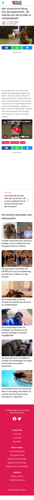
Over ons (17, 434)
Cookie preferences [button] (17, 480)
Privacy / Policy (17, 476)
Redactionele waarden (17, 459)
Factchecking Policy (17, 451)
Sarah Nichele (14, 22)
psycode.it (17, 441)
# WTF (22, 142)
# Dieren (5, 142)
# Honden (15, 142)
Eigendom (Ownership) (17, 463)
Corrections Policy (17, 455)
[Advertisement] (17, 70)
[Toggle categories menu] (3, 2)
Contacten (17, 438)
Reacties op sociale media (17, 466)
